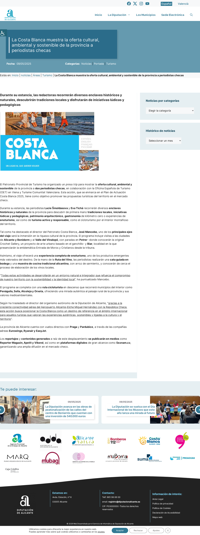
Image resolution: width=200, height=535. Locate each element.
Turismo (111, 63)
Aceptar (120, 530)
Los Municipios (145, 14)
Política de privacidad (162, 503)
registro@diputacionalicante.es (124, 501)
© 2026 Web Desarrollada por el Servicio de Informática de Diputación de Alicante (100, 524)
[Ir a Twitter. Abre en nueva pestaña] (135, 3)
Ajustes (156, 530)
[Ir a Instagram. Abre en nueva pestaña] (141, 3)
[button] (191, 15)
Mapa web (157, 517)
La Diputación (117, 14)
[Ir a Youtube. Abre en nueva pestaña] (147, 3)
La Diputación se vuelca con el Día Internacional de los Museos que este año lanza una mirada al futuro (131, 409)
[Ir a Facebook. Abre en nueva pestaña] (129, 3)
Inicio (98, 14)
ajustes (101, 531)
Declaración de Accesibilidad (166, 512)
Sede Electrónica (172, 14)
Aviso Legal (157, 499)
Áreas (36, 75)
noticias (26, 75)
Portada (99, 63)
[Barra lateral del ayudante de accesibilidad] (3, 32)
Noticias (86, 63)
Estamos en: (59, 492)
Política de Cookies (161, 508)
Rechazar (138, 530)
